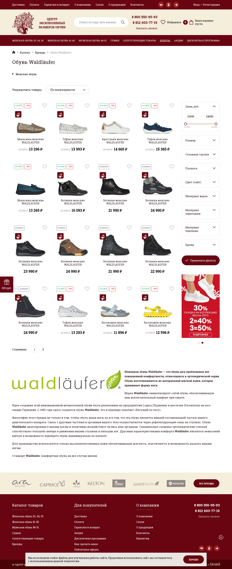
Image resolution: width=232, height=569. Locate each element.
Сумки (115, 40)
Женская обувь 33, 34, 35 (28, 40)
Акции (178, 40)
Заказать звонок (146, 28)
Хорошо (193, 559)
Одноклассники (168, 5)
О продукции (117, 4)
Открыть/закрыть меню (221, 537)
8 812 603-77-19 (145, 22)
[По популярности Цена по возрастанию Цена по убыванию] (67, 90)
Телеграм (176, 5)
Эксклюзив (13, 52)
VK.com (161, 5)
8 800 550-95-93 (144, 17)
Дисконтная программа (203, 40)
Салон (100, 4)
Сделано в (204, 564)
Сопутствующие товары (139, 40)
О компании (82, 4)
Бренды (165, 40)
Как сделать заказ (86, 544)
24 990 (214, 127)
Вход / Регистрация (206, 4)
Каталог (25, 52)
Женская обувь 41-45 (61, 40)
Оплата (34, 4)
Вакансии (142, 538)
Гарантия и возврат (57, 4)
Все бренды (206, 483)
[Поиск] (101, 22)
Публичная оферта (86, 549)
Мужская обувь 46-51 (93, 40)
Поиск (123, 22)
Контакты (137, 4)
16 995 (187, 127)
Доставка (18, 4)
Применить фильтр (203, 260)
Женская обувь (26, 74)
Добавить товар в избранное (44, 105)
